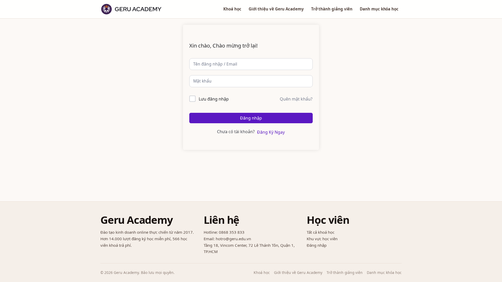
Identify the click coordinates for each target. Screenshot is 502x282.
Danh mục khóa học (379, 8)
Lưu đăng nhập (214, 99)
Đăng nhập (251, 118)
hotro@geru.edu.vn (233, 238)
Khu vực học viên (322, 238)
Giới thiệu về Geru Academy (276, 8)
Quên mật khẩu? (296, 99)
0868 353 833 (231, 232)
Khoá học (232, 8)
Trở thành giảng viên (331, 8)
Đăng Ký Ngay (271, 132)
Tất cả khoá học (320, 232)
